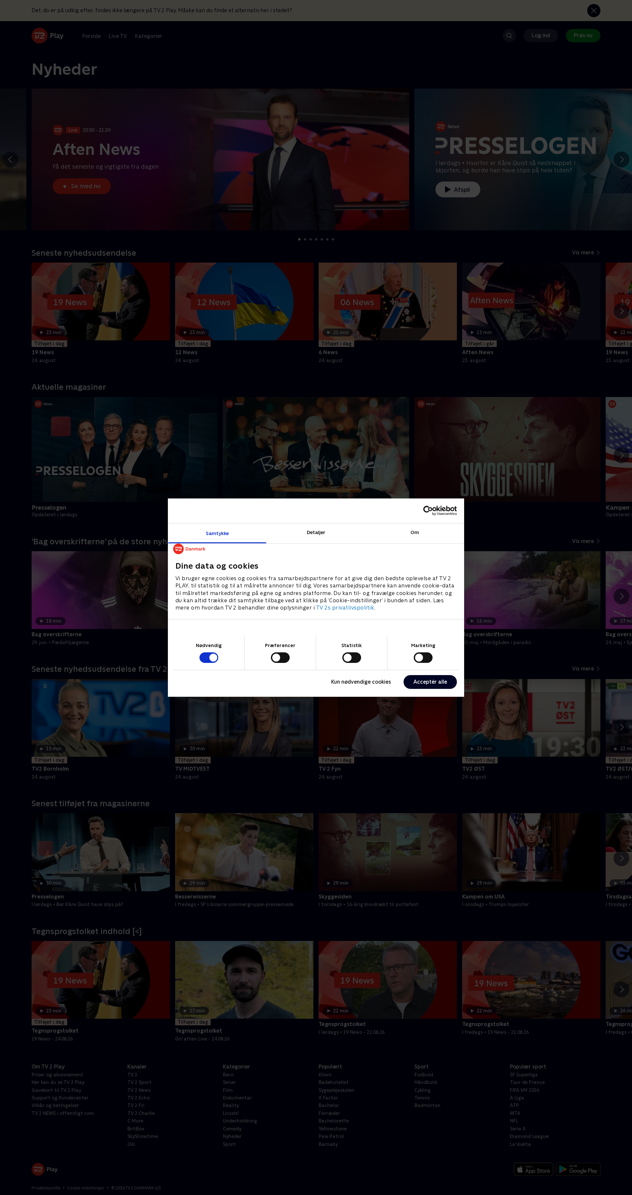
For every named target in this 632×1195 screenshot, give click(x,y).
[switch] (280, 657)
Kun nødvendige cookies (361, 682)
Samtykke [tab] (217, 533)
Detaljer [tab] (316, 532)
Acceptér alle (430, 682)
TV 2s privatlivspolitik (345, 608)
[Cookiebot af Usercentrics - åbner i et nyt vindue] (428, 511)
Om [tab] (414, 532)
